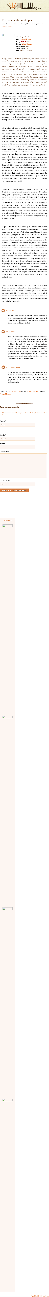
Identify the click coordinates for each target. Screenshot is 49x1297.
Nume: (3, 421)
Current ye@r (5, 480)
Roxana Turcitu (13, 24)
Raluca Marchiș (25, 39)
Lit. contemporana (14, 391)
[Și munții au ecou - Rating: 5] (8, 810)
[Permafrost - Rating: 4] (8, 1193)
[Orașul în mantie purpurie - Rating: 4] (8, 618)
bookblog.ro (24, 6)
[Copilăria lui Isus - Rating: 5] (8, 1001)
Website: (3, 443)
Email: (3, 435)
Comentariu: (4, 451)
